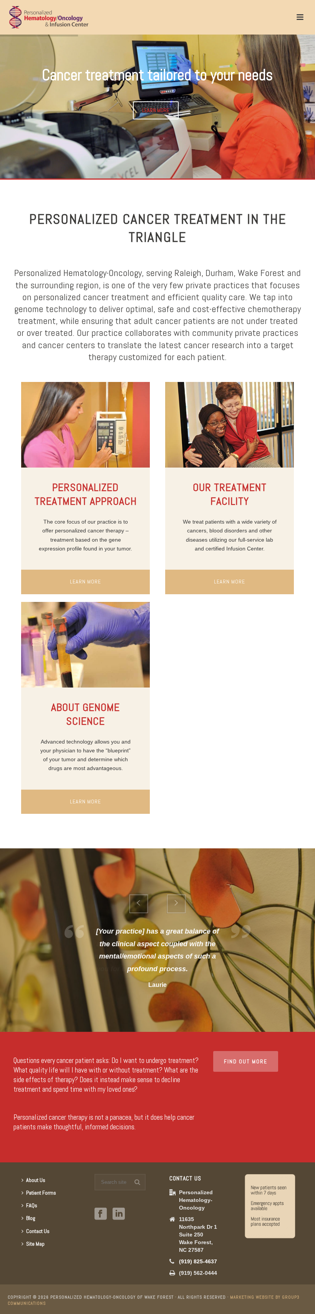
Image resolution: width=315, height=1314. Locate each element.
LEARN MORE (155, 110)
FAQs (31, 1205)
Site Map (35, 1243)
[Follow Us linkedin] (119, 1214)
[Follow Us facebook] (100, 1214)
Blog (30, 1218)
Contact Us (38, 1231)
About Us (35, 1180)
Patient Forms (41, 1192)
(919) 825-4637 (198, 1261)
